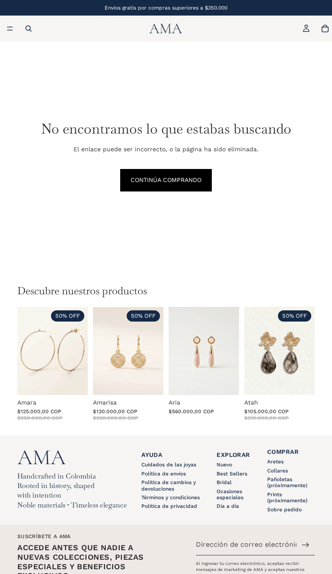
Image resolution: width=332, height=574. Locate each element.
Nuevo (224, 465)
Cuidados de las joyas (168, 465)
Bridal (224, 482)
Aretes (275, 462)
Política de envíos (163, 474)
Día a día (228, 506)
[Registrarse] (306, 545)
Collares (277, 471)
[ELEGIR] (301, 381)
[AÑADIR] (74, 381)
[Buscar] (28, 28)
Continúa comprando (166, 179)
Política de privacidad (169, 506)
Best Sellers (232, 474)
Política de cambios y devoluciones (168, 485)
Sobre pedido (284, 510)
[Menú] (10, 28)
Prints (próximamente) (287, 497)
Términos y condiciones (170, 497)
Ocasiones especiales (230, 494)
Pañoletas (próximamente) (287, 482)
